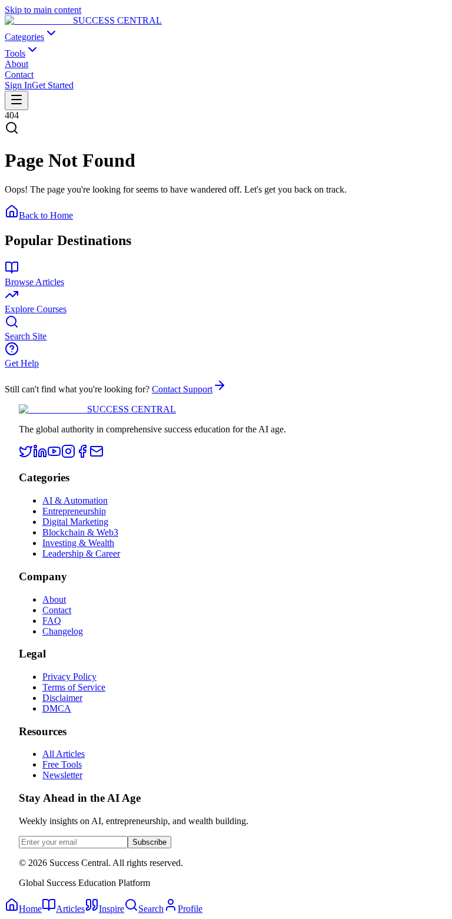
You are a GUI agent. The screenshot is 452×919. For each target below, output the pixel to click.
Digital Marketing (75, 522)
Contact (19, 75)
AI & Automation (75, 500)
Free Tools (62, 764)
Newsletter (62, 775)
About (16, 64)
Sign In (18, 85)
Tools (15, 53)
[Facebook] (82, 455)
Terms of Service (73, 687)
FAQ (51, 621)
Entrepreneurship (74, 511)
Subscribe (149, 842)
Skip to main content (43, 10)
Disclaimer (62, 698)
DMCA (56, 708)
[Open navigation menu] (16, 100)
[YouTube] (54, 455)
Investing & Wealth (78, 543)
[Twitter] (26, 455)
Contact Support (182, 389)
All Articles (63, 754)
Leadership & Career (81, 553)
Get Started (53, 85)
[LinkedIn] (40, 455)
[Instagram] (68, 455)
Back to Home (46, 215)
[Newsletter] (96, 455)
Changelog (62, 631)
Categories (24, 37)
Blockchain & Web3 (80, 532)
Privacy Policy (69, 677)
